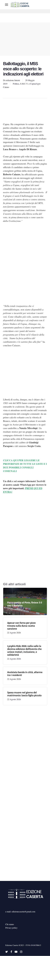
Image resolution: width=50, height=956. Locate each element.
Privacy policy (11, 927)
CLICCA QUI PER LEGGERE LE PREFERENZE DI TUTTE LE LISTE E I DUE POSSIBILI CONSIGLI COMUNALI (25, 466)
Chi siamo (9, 924)
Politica (16, 83)
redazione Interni (13, 80)
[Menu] (6, 4)
